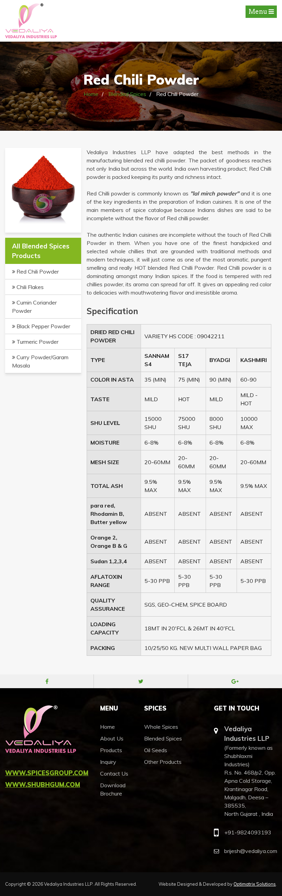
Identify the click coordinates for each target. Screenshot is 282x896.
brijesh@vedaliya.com (250, 850)
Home (91, 93)
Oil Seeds (155, 750)
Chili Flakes (29, 287)
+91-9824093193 (247, 832)
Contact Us (114, 773)
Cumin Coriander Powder (34, 306)
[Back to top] (268, 882)
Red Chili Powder (37, 271)
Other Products (163, 761)
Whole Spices (161, 726)
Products (111, 750)
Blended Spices (127, 93)
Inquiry (108, 761)
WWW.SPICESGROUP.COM (46, 773)
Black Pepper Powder (42, 326)
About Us (111, 738)
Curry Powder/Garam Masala (40, 361)
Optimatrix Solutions (255, 884)
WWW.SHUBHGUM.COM (42, 785)
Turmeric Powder (36, 341)
